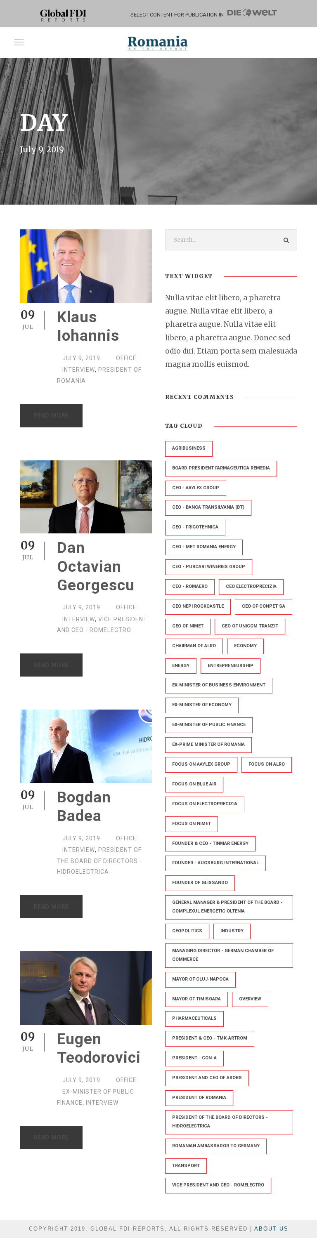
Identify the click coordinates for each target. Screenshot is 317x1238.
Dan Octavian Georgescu (96, 566)
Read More (51, 415)
